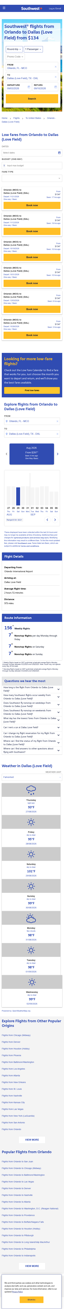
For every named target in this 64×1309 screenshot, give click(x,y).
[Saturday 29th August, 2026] (18, 496)
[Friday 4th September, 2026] (47, 495)
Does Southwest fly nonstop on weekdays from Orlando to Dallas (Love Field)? (27, 705)
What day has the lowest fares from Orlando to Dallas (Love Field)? (29, 720)
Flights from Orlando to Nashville (17, 1195)
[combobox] (32, 421)
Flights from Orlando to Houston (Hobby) (21, 1228)
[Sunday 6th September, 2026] (56, 498)
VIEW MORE (32, 1140)
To (8, 75)
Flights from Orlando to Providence (18, 1215)
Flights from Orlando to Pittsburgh (18, 1235)
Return (38, 85)
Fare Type (7, 172)
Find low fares (32, 390)
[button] (4, 8)
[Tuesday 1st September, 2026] (32, 496)
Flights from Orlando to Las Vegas (18, 1181)
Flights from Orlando (11, 1129)
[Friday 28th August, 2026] (13, 495)
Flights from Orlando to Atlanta (16, 1202)
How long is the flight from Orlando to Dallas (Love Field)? (28, 689)
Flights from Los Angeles (13, 1069)
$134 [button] (33, 38)
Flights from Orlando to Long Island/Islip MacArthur (26, 1242)
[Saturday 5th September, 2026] (51, 498)
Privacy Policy (17, 1292)
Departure (13, 85)
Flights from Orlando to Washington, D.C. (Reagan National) (30, 1208)
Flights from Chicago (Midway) (16, 1035)
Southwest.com (24, 543)
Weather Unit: (53, 772)
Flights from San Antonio (13, 1122)
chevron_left (6, 454)
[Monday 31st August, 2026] (28, 495)
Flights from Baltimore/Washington (18, 1062)
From (10, 65)
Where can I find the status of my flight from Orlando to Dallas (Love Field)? (29, 743)
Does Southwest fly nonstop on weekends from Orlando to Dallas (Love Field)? (27, 712)
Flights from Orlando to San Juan (17, 1161)
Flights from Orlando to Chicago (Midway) (21, 1168)
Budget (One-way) (12, 159)
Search (32, 98)
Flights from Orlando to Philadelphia (19, 1249)
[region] (31, 1291)
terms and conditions (30, 546)
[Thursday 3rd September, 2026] (42, 495)
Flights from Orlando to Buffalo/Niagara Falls (23, 1222)
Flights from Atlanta (11, 1075)
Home (4, 118)
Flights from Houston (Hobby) (16, 1048)
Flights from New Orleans (14, 1082)
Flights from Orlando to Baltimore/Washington (23, 1175)
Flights (16, 118)
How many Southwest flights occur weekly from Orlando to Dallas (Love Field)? (27, 697)
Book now (32, 205)
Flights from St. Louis (12, 1089)
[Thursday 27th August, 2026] (9, 495)
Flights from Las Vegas (12, 1109)
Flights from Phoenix (11, 1055)
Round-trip (12, 49)
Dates (5, 146)
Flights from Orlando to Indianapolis (18, 1255)
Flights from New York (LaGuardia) (18, 1116)
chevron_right (57, 454)
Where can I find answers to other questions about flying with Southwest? (28, 750)
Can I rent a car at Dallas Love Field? (20, 727)
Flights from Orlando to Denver (16, 1188)
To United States (33, 118)
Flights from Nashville (12, 1095)
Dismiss (31, 1300)
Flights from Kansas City (13, 1102)
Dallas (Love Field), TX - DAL (22, 78)
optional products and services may (29, 538)
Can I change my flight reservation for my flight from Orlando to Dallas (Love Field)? (29, 735)
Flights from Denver (11, 1042)
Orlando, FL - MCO (17, 68)
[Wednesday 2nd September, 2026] (37, 496)
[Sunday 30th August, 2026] (23, 495)
